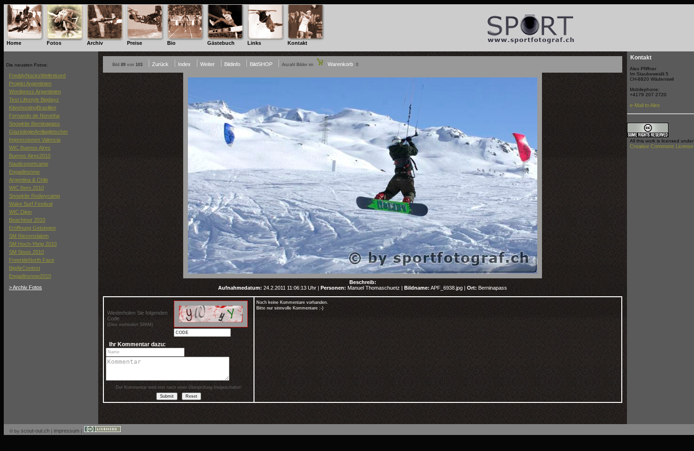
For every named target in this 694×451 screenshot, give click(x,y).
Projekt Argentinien (30, 83)
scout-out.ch (35, 431)
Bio (171, 43)
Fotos (54, 43)
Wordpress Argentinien (35, 91)
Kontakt (297, 43)
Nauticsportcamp (28, 164)
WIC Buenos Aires (30, 147)
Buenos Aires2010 (30, 156)
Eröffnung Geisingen (32, 228)
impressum (66, 431)
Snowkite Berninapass (34, 123)
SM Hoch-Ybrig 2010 (33, 244)
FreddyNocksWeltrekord (37, 75)
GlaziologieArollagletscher (38, 131)
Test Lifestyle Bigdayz (34, 99)
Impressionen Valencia (34, 139)
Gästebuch (221, 43)
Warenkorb (339, 64)
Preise (134, 43)
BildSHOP (261, 64)
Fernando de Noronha (34, 115)
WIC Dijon (20, 212)
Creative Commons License (662, 146)
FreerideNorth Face (31, 260)
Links (254, 43)
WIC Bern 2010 (26, 188)
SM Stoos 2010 (26, 252)
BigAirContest (24, 268)
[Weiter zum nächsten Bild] (362, 276)
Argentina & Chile (28, 180)
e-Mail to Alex (645, 105)
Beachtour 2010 (27, 220)
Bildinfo (232, 64)
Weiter (207, 64)
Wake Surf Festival (30, 204)
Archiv (95, 43)
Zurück (160, 64)
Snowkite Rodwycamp (34, 196)
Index (184, 64)
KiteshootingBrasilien (32, 107)
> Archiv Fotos (25, 287)
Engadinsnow (24, 172)
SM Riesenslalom (29, 236)
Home (14, 43)
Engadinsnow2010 (30, 276)
